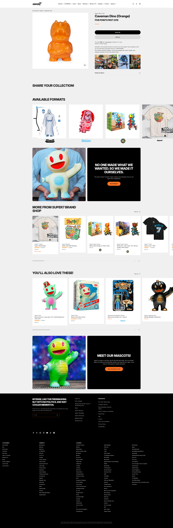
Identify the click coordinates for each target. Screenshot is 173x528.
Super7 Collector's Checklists (105, 411)
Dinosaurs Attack (80, 476)
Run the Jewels (107, 505)
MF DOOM (106, 457)
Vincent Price (135, 474)
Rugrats (106, 503)
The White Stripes (136, 480)
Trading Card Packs (43, 474)
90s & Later (5, 449)
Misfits (105, 463)
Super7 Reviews (79, 410)
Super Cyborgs (42, 459)
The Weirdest (135, 478)
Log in (105, 43)
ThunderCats (135, 461)
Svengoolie (134, 453)
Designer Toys (42, 480)
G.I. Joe (78, 490)
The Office (106, 476)
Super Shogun (42, 467)
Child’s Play (78, 461)
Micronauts (106, 459)
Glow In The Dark (6, 455)
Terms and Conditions (103, 421)
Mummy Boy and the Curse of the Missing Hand (82, 404)
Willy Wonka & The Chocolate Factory (140, 482)
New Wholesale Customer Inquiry (105, 408)
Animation (4, 451)
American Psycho (80, 445)
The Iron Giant (79, 505)
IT (76, 507)
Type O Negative (135, 469)
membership (108, 42)
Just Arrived (5, 463)
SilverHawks (135, 445)
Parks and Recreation (109, 480)
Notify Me (117, 32)
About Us (77, 398)
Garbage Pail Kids (80, 488)
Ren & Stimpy (107, 492)
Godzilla (78, 498)
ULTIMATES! (67, 3)
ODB (105, 474)
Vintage (41, 457)
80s (3, 447)
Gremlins (78, 501)
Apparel (113, 3)
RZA (105, 507)
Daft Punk (78, 469)
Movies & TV (93, 3)
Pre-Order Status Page (104, 402)
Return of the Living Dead (110, 490)
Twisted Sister (135, 467)
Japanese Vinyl (48, 10)
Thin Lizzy (134, 459)
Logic (105, 451)
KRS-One (106, 447)
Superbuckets (42, 494)
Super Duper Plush (43, 463)
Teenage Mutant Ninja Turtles (138, 455)
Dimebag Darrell (79, 474)
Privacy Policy (102, 424)
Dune (77, 478)
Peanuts (106, 482)
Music (79, 3)
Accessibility (101, 426)
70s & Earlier (5, 445)
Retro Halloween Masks (44, 492)
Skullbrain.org (78, 420)
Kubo (105, 449)
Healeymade (79, 503)
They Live (134, 457)
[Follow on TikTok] (50, 433)
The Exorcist (79, 484)
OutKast (106, 478)
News (76, 408)
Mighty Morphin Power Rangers (111, 461)
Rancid (105, 488)
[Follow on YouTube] (47, 433)
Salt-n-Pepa (107, 509)
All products (35, 10)
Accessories (42, 476)
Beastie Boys (79, 449)
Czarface (78, 467)
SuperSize (41, 469)
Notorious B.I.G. (107, 471)
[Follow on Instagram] (40, 433)
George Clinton (79, 492)
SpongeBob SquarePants (137, 451)
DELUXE (41, 453)
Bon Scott (78, 457)
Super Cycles (42, 461)
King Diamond (79, 511)
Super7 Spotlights (79, 413)
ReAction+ (41, 449)
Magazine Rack (79, 418)
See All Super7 (114, 183)
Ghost (77, 494)
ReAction (41, 447)
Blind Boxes (42, 445)
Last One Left (5, 465)
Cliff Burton (78, 463)
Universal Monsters (136, 471)
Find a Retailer (78, 401)
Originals (100, 3)
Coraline (78, 465)
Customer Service (102, 404)
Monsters (85, 3)
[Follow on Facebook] (33, 433)
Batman (78, 447)
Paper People (42, 488)
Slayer (133, 447)
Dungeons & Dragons (81, 480)
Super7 (42, 10)
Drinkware (41, 482)
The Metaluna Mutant (109, 455)
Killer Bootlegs (107, 445)
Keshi (40, 486)
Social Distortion (135, 449)
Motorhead (106, 465)
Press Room (101, 414)
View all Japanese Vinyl (114, 369)
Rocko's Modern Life (109, 501)
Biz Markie (78, 453)
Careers (100, 419)
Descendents (79, 471)
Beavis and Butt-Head (81, 451)
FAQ (99, 416)
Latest (74, 3)
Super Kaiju (41, 465)
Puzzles (41, 490)
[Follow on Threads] (44, 433)
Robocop (106, 496)
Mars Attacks (107, 453)
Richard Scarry (107, 494)
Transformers (135, 465)
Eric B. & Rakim (79, 482)
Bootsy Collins (79, 459)
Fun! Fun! (41, 455)
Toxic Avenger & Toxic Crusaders (139, 463)
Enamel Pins (42, 484)
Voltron (133, 476)
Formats (107, 3)
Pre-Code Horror (108, 486)
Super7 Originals (6, 461)
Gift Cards (4, 453)
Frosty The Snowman (81, 486)
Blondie (78, 455)
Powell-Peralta (107, 484)
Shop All (60, 3)
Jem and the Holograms (81, 509)
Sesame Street (107, 511)
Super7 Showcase (79, 415)
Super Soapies (42, 471)
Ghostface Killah (80, 496)
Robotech (106, 498)
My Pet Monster (107, 469)
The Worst (134, 484)
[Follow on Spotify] (54, 433)
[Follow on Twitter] (37, 433)
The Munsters (107, 467)
